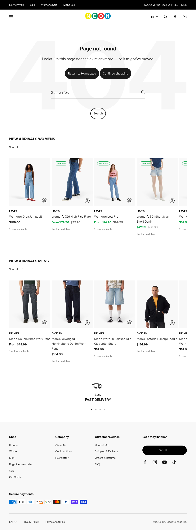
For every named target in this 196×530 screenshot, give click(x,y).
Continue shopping (115, 73)
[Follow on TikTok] (174, 462)
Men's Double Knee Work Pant (29, 338)
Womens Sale (49, 5)
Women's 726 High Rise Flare (71, 216)
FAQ (97, 464)
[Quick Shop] (44, 200)
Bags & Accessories (21, 464)
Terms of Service (55, 522)
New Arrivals (16, 5)
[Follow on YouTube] (164, 462)
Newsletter (62, 458)
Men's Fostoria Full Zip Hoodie (157, 338)
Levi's (13, 211)
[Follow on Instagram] (154, 462)
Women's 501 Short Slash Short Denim (153, 219)
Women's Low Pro (106, 216)
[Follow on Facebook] (145, 462)
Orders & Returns (105, 458)
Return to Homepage (82, 73)
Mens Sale (69, 5)
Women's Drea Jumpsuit (25, 216)
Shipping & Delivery (106, 451)
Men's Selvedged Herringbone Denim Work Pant (69, 343)
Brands (13, 445)
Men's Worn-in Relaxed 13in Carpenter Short (112, 341)
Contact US (101, 445)
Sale (32, 5)
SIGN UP (164, 450)
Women (13, 451)
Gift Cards (15, 477)
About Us (60, 445)
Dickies (14, 333)
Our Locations (63, 451)
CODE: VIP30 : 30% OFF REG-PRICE (165, 5)
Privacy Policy (31, 522)
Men (12, 458)
